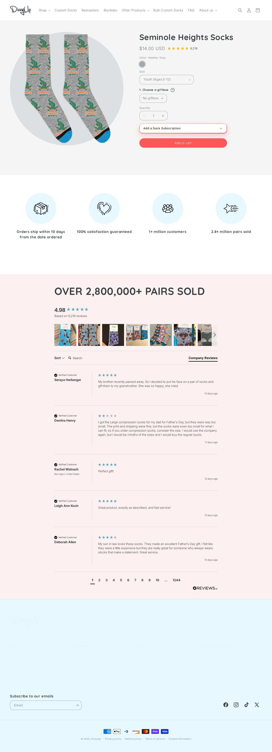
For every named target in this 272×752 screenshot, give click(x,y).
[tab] (203, 359)
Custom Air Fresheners (216, 663)
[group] (75, 310)
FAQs (140, 649)
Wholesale (80, 670)
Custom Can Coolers (214, 649)
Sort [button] (58, 358)
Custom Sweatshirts (214, 670)
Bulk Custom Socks (86, 677)
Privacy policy (113, 738)
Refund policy (133, 738)
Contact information (179, 738)
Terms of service (154, 738)
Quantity (144, 107)
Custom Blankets (211, 656)
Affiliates (79, 663)
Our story (79, 649)
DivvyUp (96, 738)
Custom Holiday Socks (25, 663)
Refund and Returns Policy (155, 670)
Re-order (143, 656)
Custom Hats (209, 684)
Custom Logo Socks (23, 656)
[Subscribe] (77, 705)
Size (142, 71)
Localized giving (84, 656)
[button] (44, 10)
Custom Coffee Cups (214, 677)
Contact (142, 663)
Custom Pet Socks (22, 649)
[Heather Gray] (142, 64)
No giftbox (151, 98)
